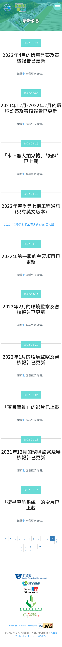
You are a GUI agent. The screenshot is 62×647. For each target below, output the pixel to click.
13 (30, 548)
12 (25, 548)
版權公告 (13, 625)
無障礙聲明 (33, 625)
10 (56, 540)
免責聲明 (22, 625)
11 (21, 548)
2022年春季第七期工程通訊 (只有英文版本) (31, 224)
